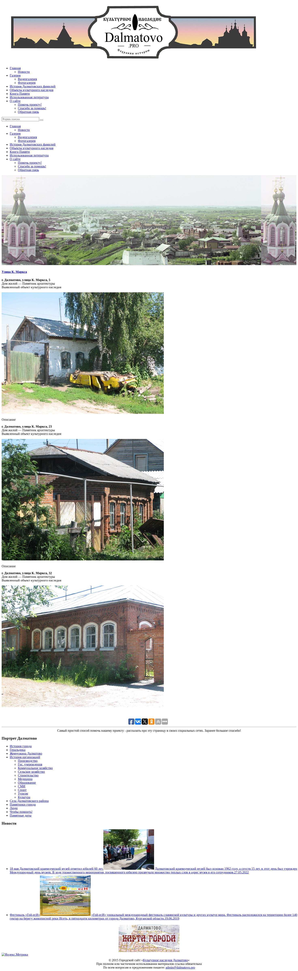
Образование (27, 782)
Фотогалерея (26, 82)
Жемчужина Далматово (26, 753)
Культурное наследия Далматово (165, 960)
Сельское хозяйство (31, 771)
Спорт (22, 790)
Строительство (28, 775)
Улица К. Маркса (14, 272)
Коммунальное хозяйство (35, 768)
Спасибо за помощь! (32, 108)
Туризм (23, 793)
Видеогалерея (27, 79)
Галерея (15, 75)
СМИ (21, 786)
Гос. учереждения (30, 764)
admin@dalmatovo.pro (180, 967)
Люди (14, 808)
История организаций (25, 757)
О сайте (15, 101)
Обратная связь (28, 112)
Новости (24, 71)
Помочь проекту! (30, 104)
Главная (15, 68)
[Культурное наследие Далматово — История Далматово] (133, 61)
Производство (28, 760)
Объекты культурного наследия (31, 90)
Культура (24, 797)
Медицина (25, 779)
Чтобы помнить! (21, 811)
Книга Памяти (20, 93)
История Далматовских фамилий (33, 86)
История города (21, 746)
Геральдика (17, 750)
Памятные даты (20, 815)
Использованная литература (29, 97)
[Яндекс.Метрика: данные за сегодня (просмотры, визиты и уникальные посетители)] (15, 954)
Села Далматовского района (29, 801)
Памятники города (23, 804)
